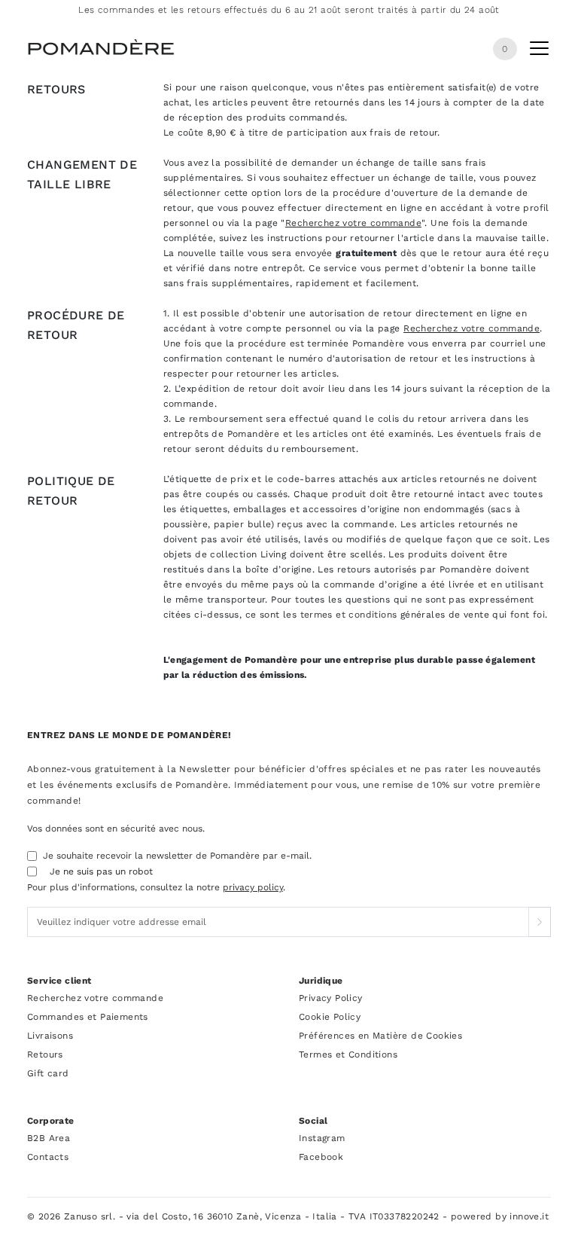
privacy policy (253, 887)
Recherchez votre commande (353, 223)
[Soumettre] (539, 922)
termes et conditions (348, 614)
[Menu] (539, 51)
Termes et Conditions (348, 1054)
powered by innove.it (500, 1216)
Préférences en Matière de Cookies (380, 1035)
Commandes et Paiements (87, 1017)
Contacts (47, 1157)
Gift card (48, 1073)
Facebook (321, 1157)
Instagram (322, 1138)
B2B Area (48, 1138)
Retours (45, 1054)
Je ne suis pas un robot (101, 871)
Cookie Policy (329, 1017)
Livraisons (50, 1035)
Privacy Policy (331, 998)
